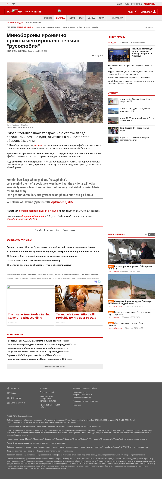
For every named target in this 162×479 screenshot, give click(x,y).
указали (38, 145)
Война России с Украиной (25, 274)
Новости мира (113, 271)
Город (72, 17)
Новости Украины (116, 36)
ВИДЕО (119, 4)
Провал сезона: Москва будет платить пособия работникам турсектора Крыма (51, 247)
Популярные (123, 42)
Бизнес (91, 17)
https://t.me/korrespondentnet (22, 219)
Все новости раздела (15, 22)
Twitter (13, 393)
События (28, 22)
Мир (81, 17)
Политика (37, 22)
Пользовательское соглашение (85, 401)
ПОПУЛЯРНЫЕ (136, 4)
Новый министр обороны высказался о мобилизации (37, 348)
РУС (8, 4)
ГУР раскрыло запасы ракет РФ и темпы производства (38, 352)
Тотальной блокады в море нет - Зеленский (129, 77)
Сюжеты (112, 92)
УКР (13, 4)
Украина (60, 17)
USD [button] (27, 11)
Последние (112, 42)
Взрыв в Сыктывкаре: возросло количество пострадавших (43, 256)
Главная (48, 17)
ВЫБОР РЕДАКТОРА (116, 234)
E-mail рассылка (17, 403)
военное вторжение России (73, 274)
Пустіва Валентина (19, 51)
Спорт (102, 17)
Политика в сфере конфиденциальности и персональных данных (82, 394)
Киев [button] (9, 12)
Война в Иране (57, 27)
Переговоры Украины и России (48, 27)
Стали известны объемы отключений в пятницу (33, 260)
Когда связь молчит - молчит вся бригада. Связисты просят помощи (131, 82)
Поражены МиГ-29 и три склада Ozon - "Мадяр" (34, 355)
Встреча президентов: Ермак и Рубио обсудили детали (41, 265)
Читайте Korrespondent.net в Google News (55, 230)
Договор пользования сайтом (85, 388)
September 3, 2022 (62, 202)
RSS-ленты (15, 398)
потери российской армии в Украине (38, 210)
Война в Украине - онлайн (87, 27)
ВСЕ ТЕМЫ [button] (148, 27)
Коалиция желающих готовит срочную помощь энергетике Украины (142, 52)
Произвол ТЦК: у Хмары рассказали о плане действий (38, 341)
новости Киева (69, 27)
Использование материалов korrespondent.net (48, 398)
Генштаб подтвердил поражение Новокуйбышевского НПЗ (39, 359)
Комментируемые (138, 42)
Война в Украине (92, 274)
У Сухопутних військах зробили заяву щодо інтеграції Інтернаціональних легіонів (53, 251)
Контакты (44, 388)
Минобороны (48, 274)
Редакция (77, 405)
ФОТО (127, 4)
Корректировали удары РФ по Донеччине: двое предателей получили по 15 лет (130, 72)
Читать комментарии (54, 366)
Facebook (14, 388)
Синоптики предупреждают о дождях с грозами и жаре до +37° (42, 344)
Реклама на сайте (48, 392)
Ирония (58, 274)
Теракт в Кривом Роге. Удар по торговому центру (134, 138)
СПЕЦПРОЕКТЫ (149, 4)
